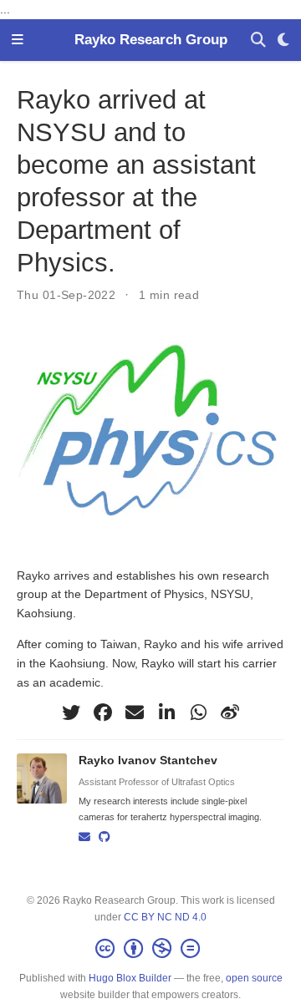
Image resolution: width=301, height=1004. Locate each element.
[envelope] (134, 712)
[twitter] (71, 712)
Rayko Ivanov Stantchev (148, 760)
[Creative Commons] (151, 949)
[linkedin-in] (166, 712)
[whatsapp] (198, 712)
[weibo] (229, 712)
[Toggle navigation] (17, 40)
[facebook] (102, 712)
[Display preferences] (283, 40)
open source (254, 978)
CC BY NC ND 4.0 (165, 917)
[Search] (258, 40)
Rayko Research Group (150, 39)
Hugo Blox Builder (130, 978)
